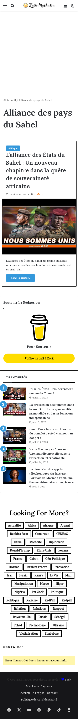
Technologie (37, 625)
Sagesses (46, 686)
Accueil (11, 100)
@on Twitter (13, 647)
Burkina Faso (19, 533)
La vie (54, 575)
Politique (57, 592)
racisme (32, 600)
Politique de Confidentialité (39, 699)
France (17, 558)
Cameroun (42, 533)
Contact (52, 692)
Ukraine (58, 625)
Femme (63, 550)
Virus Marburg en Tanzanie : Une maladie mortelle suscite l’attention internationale (49, 453)
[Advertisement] (39, 53)
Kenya (39, 575)
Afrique (13, 148)
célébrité (35, 542)
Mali (68, 575)
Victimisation (29, 633)
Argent (65, 525)
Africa (32, 525)
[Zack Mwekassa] (39, 5)
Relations (39, 608)
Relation (20, 608)
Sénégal (59, 617)
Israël (23, 575)
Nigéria (20, 592)
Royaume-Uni (22, 617)
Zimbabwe (52, 633)
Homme (14, 567)
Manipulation (24, 583)
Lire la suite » (20, 278)
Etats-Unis (44, 550)
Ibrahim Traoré (36, 567)
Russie (42, 617)
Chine (18, 542)
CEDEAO (62, 533)
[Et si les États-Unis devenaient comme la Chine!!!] (14, 393)
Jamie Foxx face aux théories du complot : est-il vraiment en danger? (51, 433)
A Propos (38, 692)
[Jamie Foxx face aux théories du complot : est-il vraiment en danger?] (14, 435)
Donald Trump (20, 550)
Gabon (34, 558)
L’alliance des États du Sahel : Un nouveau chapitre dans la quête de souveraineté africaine (36, 170)
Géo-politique (55, 558)
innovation (61, 567)
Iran (9, 575)
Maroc (44, 583)
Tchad (18, 625)
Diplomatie (56, 542)
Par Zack (38, 592)
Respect (58, 608)
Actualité (14, 525)
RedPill (50, 600)
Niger (60, 583)
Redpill (67, 600)
